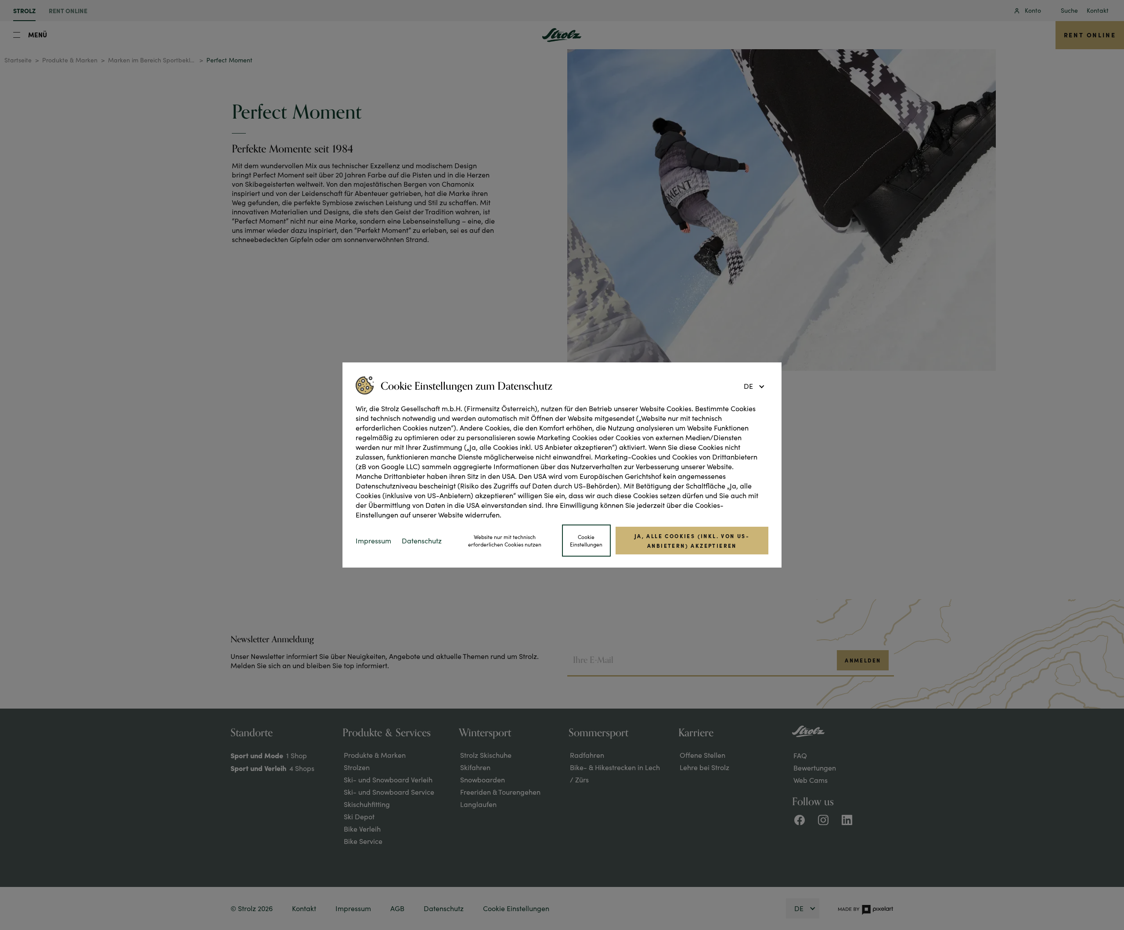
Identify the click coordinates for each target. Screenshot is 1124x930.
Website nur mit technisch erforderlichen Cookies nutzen (504, 540)
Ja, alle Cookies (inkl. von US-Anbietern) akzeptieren (691, 540)
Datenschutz (422, 540)
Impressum (373, 540)
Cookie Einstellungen (586, 540)
